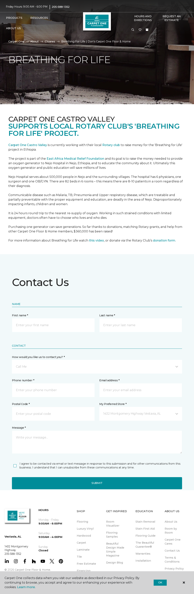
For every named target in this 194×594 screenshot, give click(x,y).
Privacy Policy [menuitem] (174, 568)
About (34, 41)
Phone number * (23, 380)
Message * (19, 427)
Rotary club (111, 145)
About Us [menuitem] (171, 521)
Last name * (107, 315)
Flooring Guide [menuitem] (145, 535)
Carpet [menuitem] (81, 542)
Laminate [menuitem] (83, 549)
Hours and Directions (143, 18)
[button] (132, 30)
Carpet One (16, 41)
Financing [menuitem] (83, 570)
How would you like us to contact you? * (38, 357)
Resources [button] (39, 18)
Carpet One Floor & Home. (33, 569)
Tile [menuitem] (79, 556)
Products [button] (14, 18)
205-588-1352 (61, 7)
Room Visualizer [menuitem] (112, 523)
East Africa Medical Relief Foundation (75, 158)
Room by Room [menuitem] (171, 530)
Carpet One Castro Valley (27, 145)
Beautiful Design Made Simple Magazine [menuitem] (115, 549)
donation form (164, 240)
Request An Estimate (172, 18)
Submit (97, 483)
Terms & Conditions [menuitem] (172, 559)
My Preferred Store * (112, 404)
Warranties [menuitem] (142, 553)
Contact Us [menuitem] (172, 550)
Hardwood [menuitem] (84, 535)
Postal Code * (21, 404)
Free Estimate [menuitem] (86, 563)
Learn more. (26, 587)
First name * (20, 315)
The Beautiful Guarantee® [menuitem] (144, 544)
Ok (160, 582)
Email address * (109, 380)
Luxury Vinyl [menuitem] (85, 528)
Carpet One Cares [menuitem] (173, 541)
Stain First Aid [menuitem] (145, 528)
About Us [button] (13, 28)
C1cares (50, 41)
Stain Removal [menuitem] (145, 521)
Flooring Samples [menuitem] (112, 534)
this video (96, 240)
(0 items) (147, 29)
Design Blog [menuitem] (114, 562)
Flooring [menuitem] (82, 521)
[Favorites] (140, 30)
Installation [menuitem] (143, 560)
